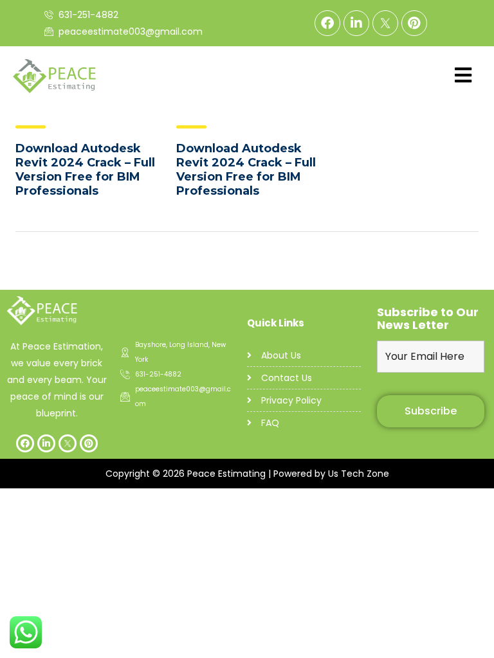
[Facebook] (327, 23)
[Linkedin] (356, 23)
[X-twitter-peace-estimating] (385, 23)
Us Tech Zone (358, 473)
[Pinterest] (414, 23)
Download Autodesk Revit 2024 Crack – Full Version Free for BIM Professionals (85, 169)
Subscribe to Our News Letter (428, 319)
